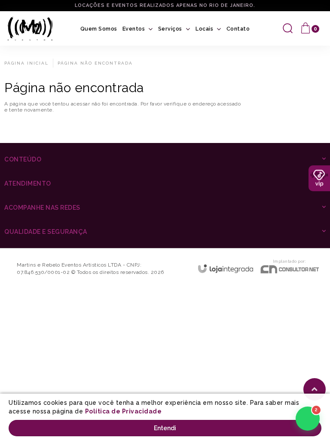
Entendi (165, 428)
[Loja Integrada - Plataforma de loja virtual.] (225, 268)
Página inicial (26, 63)
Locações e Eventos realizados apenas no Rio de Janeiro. (165, 5)
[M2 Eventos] (30, 28)
